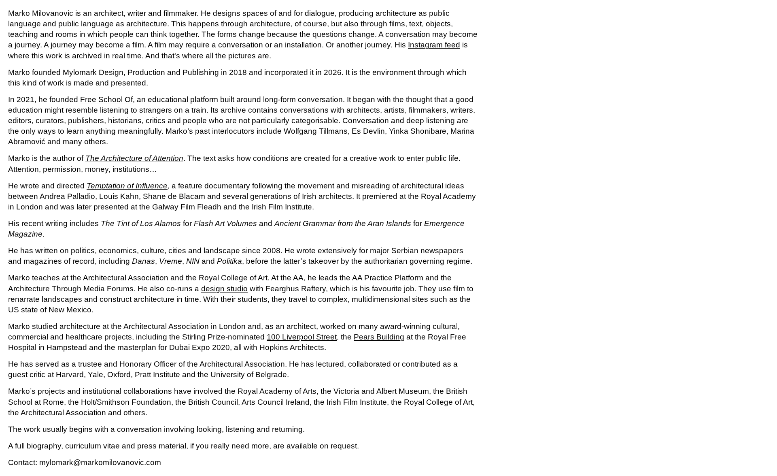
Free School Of (106, 99)
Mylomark (80, 72)
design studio (224, 288)
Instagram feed (434, 45)
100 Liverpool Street (302, 337)
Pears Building (379, 337)
